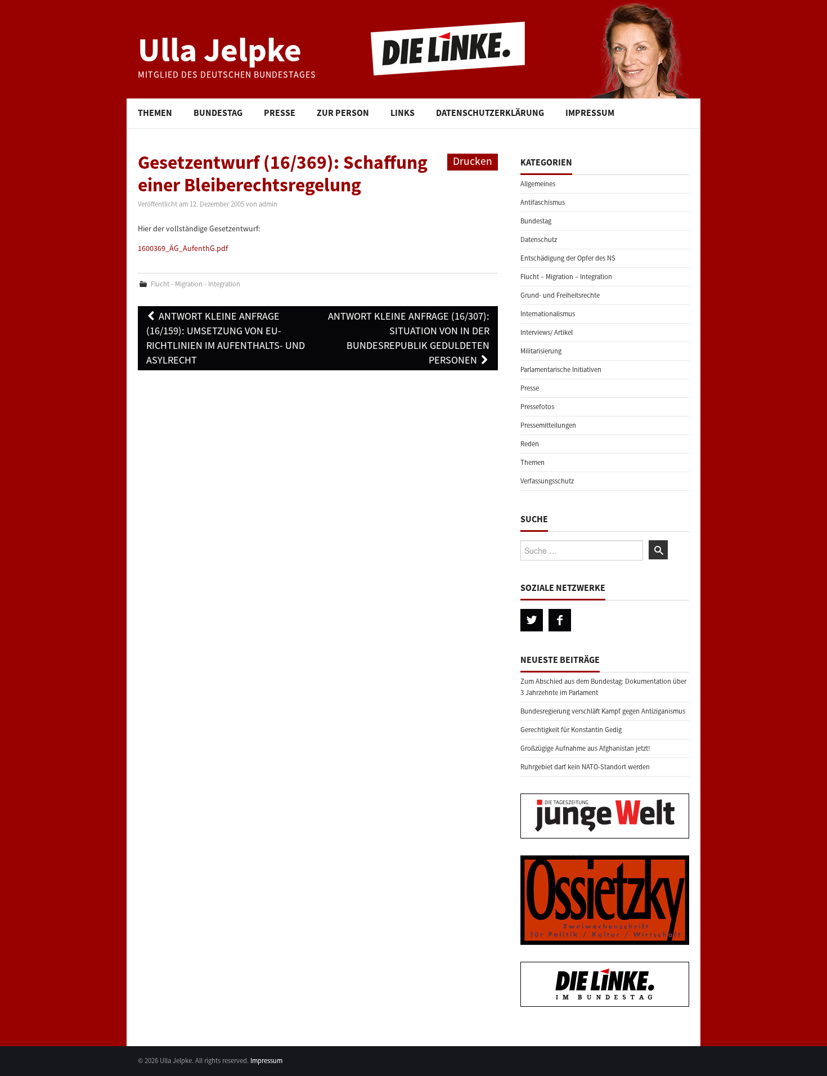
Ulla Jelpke (220, 49)
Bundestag (218, 112)
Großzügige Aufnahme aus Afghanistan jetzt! (585, 748)
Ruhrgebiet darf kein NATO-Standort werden (585, 767)
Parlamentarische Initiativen (560, 369)
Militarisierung (540, 351)
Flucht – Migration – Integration (566, 276)
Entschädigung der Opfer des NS (567, 258)
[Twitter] (531, 620)
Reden (529, 444)
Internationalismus (547, 314)
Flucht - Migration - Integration (195, 284)
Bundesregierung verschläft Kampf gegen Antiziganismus (602, 711)
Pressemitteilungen (548, 425)
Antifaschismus (542, 202)
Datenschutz (538, 239)
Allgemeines (537, 184)
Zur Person (343, 112)
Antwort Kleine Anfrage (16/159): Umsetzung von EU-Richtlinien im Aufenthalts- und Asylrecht (225, 338)
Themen (155, 112)
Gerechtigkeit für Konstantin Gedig (571, 729)
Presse (279, 112)
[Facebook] (560, 620)
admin (268, 204)
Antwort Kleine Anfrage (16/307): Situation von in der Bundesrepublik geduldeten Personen (408, 338)
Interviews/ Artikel (546, 332)
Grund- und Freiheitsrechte (560, 295)
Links (402, 112)
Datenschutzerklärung (490, 112)
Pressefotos (537, 406)
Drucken (472, 161)
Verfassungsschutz (547, 481)
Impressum (589, 112)
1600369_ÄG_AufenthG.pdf (183, 248)
